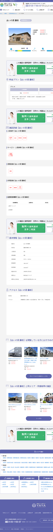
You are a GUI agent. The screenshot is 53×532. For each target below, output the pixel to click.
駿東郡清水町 (32, 467)
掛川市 (42, 462)
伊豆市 (14, 471)
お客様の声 (41, 9)
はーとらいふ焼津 (44, 358)
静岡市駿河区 (16, 457)
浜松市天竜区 (24, 462)
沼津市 (4, 467)
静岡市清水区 (23, 457)
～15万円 (12, 482)
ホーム (1, 13)
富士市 (12, 467)
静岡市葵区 (9, 457)
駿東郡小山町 (47, 467)
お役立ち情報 (38, 512)
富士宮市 (17, 467)
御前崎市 (47, 462)
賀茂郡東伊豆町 (29, 471)
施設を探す (17, 9)
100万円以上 (24, 486)
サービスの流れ (29, 9)
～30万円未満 (5, 486)
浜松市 (4, 462)
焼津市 (29, 457)
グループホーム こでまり (30, 404)
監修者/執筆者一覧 (47, 512)
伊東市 (18, 471)
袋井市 (38, 462)
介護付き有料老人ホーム (46, 482)
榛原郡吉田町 (48, 457)
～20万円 (4, 484)
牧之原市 (42, 457)
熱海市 (4, 471)
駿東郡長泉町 (40, 467)
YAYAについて (6, 9)
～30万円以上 (13, 486)
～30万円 (31, 482)
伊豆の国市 (9, 471)
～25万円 (12, 484)
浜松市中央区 (10, 462)
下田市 (22, 471)
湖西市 (30, 462)
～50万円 (23, 484)
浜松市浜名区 (17, 462)
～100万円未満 (32, 484)
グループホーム (44, 488)
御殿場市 (22, 467)
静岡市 (4, 457)
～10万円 (4, 482)
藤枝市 (6, 13)
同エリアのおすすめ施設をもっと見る (39, 376)
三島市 (8, 467)
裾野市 (27, 467)
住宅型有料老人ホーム (13, 13)
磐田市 (34, 462)
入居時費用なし (25, 482)
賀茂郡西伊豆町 (37, 471)
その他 (42, 491)
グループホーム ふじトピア (14, 404)
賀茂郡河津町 (45, 471)
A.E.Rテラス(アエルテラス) (14, 358)
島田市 (37, 457)
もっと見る (38, 418)
